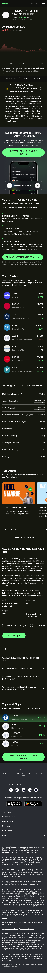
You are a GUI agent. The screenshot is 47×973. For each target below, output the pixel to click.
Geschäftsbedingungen (14, 916)
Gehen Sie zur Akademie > (24, 537)
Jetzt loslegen (14, 635)
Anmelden (5, 69)
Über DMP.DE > (25, 79)
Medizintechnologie (16, 625)
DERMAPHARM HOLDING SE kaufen (23, 152)
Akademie (35, 264)
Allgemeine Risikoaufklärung (10, 929)
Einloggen (34, 3)
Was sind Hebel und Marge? (16, 507)
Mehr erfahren (10, 529)
